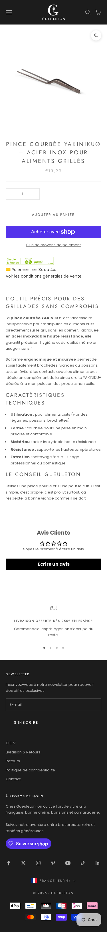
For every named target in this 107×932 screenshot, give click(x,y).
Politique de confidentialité (30, 770)
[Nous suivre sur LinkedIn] (97, 863)
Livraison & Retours (23, 752)
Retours (13, 761)
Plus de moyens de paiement (53, 245)
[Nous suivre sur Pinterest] (53, 863)
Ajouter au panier (53, 214)
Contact (13, 779)
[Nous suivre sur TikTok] (83, 863)
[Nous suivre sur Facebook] (8, 863)
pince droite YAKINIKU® (80, 377)
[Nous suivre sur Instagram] (38, 863)
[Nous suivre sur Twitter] (23, 863)
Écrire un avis (54, 564)
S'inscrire (26, 722)
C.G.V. (11, 743)
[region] (53, 621)
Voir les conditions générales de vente (44, 276)
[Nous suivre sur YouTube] (68, 863)
